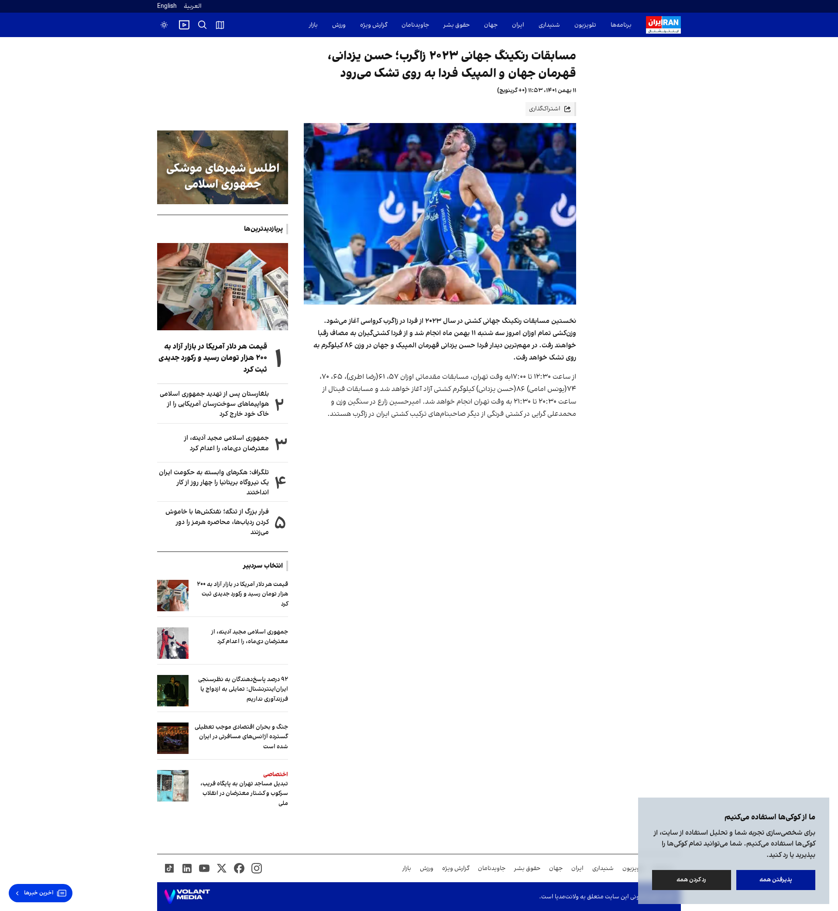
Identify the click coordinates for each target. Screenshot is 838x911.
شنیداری (549, 25)
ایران (518, 25)
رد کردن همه (692, 879)
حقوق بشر (456, 25)
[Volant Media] (187, 896)
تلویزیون (585, 25)
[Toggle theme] (164, 25)
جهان (491, 25)
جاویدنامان (415, 25)
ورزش (339, 25)
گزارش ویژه (373, 25)
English (167, 6)
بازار (313, 25)
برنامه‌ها (621, 25)
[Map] (220, 25)
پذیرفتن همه (775, 879)
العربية (193, 6)
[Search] (202, 25)
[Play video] (184, 25)
